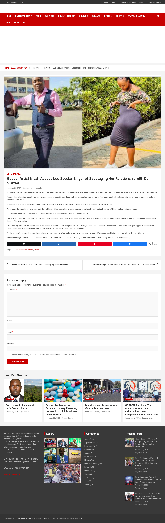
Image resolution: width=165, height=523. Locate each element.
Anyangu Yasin (141, 453)
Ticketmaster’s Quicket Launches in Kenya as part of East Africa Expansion (148, 479)
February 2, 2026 (92, 412)
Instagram (122, 2)
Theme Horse (49, 518)
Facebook (104, 2)
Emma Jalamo (27, 250)
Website (10, 343)
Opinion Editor (25, 412)
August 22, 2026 (141, 485)
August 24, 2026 (141, 450)
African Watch (25, 518)
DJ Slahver (16, 250)
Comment (12, 289)
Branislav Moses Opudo (32, 188)
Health (87, 460)
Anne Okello (105, 412)
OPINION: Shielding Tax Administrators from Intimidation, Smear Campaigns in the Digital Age (141, 410)
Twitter (113, 2)
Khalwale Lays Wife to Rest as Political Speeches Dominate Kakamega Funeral (148, 496)
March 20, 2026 (12, 412)
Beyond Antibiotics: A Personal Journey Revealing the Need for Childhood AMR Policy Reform (62, 410)
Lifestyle (88, 467)
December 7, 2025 (132, 418)
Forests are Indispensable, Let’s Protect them (21, 407)
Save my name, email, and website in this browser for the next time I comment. (44, 355)
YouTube (132, 2)
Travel (86, 484)
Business (49, 16)
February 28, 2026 (53, 418)
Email (10, 332)
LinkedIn (142, 2)
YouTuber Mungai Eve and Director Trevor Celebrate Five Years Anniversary (123, 264)
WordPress (79, 518)
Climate (96, 16)
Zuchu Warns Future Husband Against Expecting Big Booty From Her (39, 264)
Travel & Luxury (136, 16)
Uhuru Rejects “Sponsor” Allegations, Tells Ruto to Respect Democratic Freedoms (146, 443)
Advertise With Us (154, 2)
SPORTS (120, 16)
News (8, 16)
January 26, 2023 (14, 188)
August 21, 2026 (141, 501)
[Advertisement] (82, 45)
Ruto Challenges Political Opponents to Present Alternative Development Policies (146, 462)
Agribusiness (89, 443)
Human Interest (66, 16)
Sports (87, 477)
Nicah (36, 250)
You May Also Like (16, 375)
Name (10, 321)
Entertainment (23, 16)
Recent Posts (134, 433)
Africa (87, 439)
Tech (38, 16)
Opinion (108, 16)
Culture (83, 16)
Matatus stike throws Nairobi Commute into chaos (101, 407)
